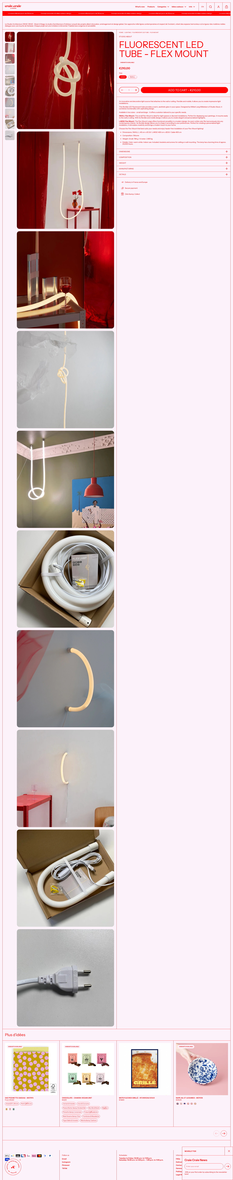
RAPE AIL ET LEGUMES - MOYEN (202, 1084)
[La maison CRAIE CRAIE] (13, 7)
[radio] (123, 77)
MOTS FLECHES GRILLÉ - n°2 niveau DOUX (145, 1084)
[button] (202, 7)
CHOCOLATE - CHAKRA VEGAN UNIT (88, 1084)
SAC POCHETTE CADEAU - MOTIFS (31, 1084)
